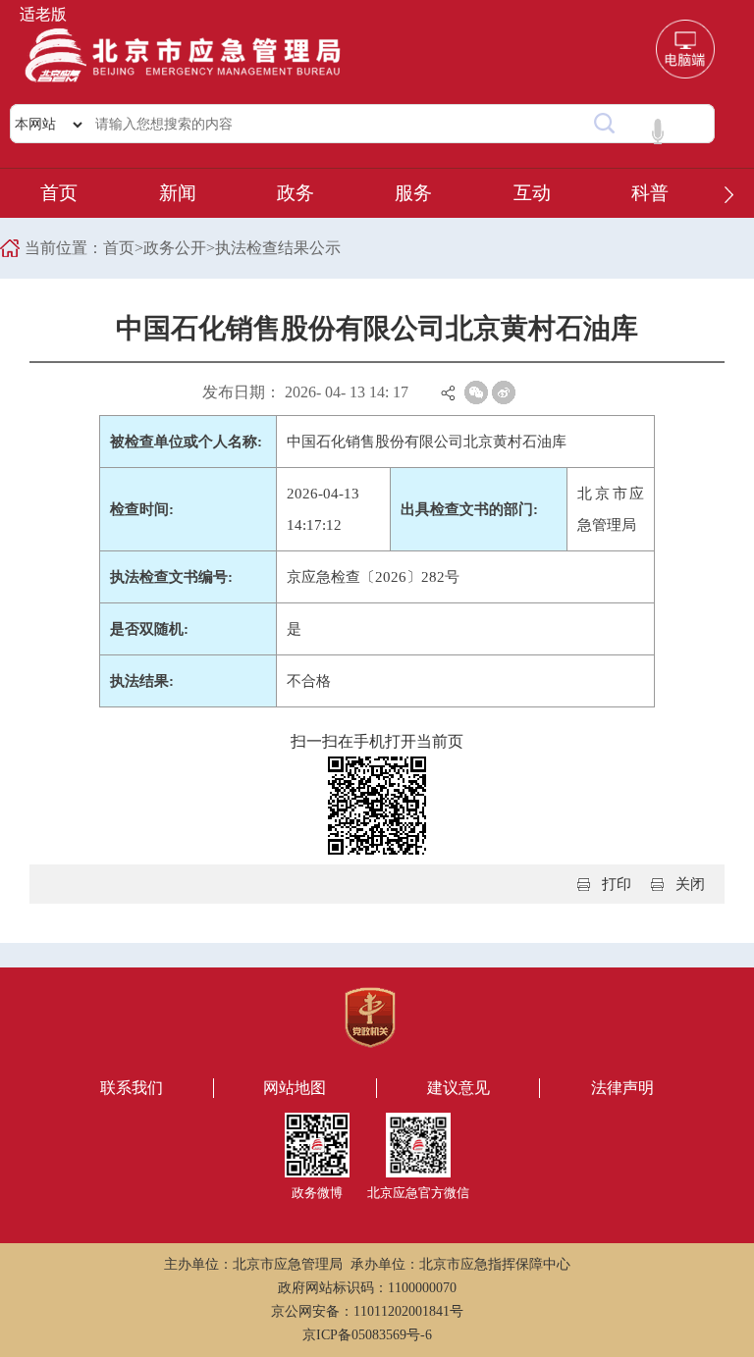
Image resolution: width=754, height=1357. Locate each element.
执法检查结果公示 (278, 247)
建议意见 (458, 1087)
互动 (532, 193)
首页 (59, 193)
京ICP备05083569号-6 (367, 1335)
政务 (295, 193)
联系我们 (131, 1087)
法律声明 (622, 1087)
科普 (650, 193)
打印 (616, 884)
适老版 (43, 14)
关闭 (690, 884)
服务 (413, 193)
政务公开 (174, 247)
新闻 (177, 193)
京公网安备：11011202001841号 (367, 1311)
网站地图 (294, 1087)
